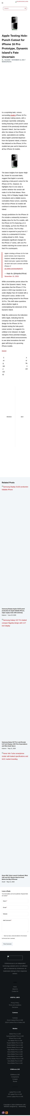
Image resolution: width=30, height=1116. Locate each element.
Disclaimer (15, 1007)
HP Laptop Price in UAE (15, 1094)
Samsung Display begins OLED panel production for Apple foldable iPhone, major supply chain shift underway (13, 610)
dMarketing (22, 1106)
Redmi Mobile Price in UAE (15, 1045)
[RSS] (6, 1113)
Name (5, 901)
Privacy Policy (15, 1002)
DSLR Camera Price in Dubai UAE (15, 1022)
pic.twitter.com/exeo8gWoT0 (14, 268)
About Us (15, 989)
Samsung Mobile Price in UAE (15, 1036)
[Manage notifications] (3, 1112)
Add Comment (7, 920)
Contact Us (15, 991)
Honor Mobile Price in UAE (15, 1052)
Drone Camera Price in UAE (15, 1020)
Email (5, 907)
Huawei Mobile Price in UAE (15, 1043)
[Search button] (25, 8)
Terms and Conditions (15, 1005)
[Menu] (2, 3)
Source (4, 351)
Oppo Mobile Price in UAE (15, 1049)
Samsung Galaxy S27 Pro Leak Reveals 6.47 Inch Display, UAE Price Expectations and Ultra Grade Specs (14, 744)
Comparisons (15, 1077)
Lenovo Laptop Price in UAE (15, 1096)
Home (15, 986)
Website (5, 914)
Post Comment (7, 944)
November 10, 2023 (12, 276)
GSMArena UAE (15, 1074)
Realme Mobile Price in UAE (15, 1047)
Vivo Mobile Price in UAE (15, 1040)
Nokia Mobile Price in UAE (15, 1056)
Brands (15, 1081)
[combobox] (13, 8)
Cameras (15, 1018)
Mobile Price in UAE (15, 1034)
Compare (15, 1079)
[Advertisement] (15, 91)
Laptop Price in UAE (15, 1092)
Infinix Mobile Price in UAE (15, 1054)
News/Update (6, 61)
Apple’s (13, 115)
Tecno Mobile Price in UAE (15, 1063)
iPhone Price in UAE (15, 1038)
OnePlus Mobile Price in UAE (15, 1058)
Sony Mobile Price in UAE (15, 1061)
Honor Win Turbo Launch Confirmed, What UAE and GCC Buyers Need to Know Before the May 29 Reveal (15, 877)
